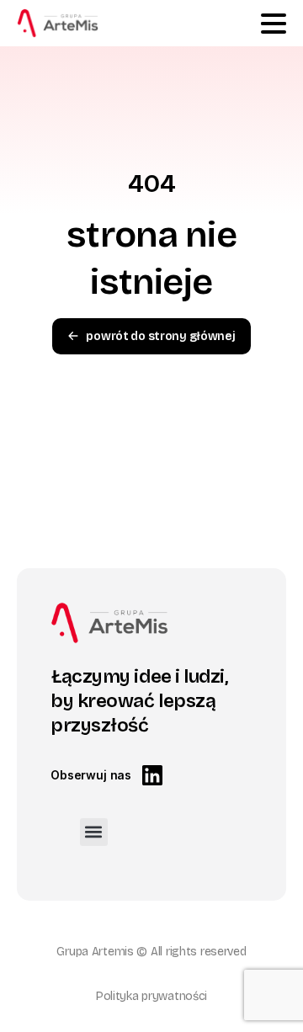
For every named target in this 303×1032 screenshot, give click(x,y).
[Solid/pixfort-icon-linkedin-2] (152, 774)
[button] (94, 832)
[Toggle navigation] (273, 23)
